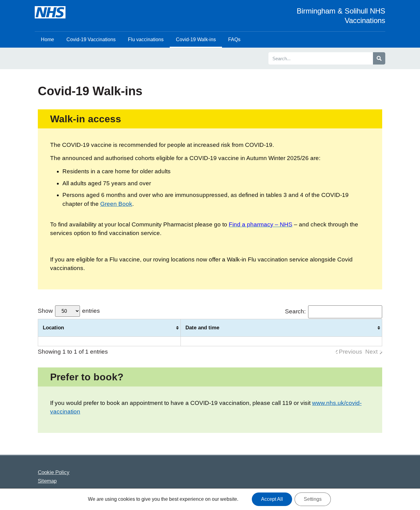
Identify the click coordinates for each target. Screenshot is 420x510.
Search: (295, 311)
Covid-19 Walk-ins (196, 39)
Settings (313, 499)
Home (47, 39)
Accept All (272, 499)
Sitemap (47, 481)
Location (53, 328)
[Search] (379, 58)
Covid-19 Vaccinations (91, 39)
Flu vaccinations (146, 39)
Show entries (69, 311)
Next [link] (371, 351)
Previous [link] (350, 351)
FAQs (234, 39)
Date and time (202, 328)
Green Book (116, 204)
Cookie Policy (53, 472)
